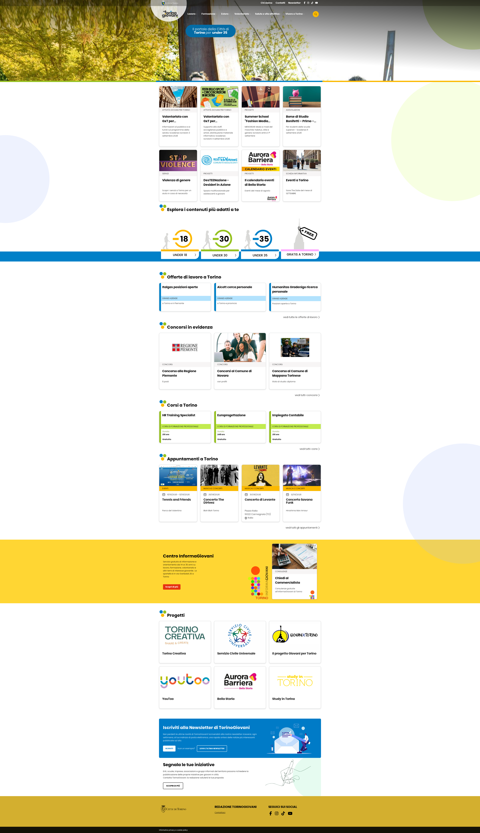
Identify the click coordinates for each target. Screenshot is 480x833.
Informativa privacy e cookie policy (173, 830)
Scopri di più (171, 587)
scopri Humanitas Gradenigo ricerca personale (295, 297)
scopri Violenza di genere (178, 175)
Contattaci (220, 813)
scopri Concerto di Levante (261, 493)
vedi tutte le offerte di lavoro (300, 317)
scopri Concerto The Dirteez (219, 493)
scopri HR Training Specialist (185, 427)
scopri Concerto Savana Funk (302, 493)
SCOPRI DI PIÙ (173, 786)
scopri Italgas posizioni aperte (185, 297)
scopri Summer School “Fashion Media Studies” (261, 116)
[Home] (172, 14)
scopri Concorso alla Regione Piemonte (185, 361)
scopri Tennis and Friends (178, 493)
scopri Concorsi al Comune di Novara (240, 361)
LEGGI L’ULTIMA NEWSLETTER (212, 749)
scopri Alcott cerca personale (240, 297)
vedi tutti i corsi (309, 449)
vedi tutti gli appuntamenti (302, 527)
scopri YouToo (185, 687)
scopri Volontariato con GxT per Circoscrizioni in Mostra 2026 (219, 116)
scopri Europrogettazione (240, 427)
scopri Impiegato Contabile (295, 427)
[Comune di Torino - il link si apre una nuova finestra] (173, 809)
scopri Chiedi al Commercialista (294, 571)
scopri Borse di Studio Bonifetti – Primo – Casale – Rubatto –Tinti (302, 116)
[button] (193, 14)
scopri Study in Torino (295, 687)
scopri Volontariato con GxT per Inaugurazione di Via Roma (178, 116)
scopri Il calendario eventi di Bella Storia (261, 175)
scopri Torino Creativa (185, 642)
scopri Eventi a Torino (302, 175)
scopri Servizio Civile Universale (240, 642)
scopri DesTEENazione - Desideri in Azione (219, 175)
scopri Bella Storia (240, 687)
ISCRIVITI (169, 749)
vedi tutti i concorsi (306, 395)
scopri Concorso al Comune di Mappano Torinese (295, 361)
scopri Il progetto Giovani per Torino (295, 642)
